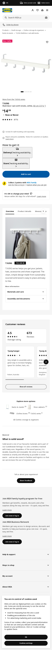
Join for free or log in (16, 185)
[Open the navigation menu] (47, 10)
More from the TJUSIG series (13, 99)
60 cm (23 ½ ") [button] (39, 106)
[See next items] (43, 211)
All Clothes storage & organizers (26, 420)
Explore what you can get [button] (36, 185)
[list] (26, 362)
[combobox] (23, 17)
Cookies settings (26, 643)
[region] (26, 62)
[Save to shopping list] (47, 42)
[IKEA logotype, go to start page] (7, 10)
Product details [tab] (24, 211)
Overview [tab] (10, 211)
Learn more (7, 510)
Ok (26, 637)
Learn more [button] (41, 196)
